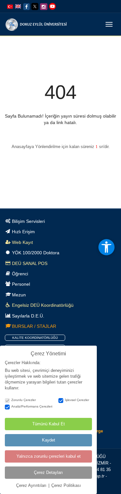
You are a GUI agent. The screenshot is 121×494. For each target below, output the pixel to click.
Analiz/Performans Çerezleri (31, 406)
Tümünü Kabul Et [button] (48, 423)
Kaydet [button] (48, 440)
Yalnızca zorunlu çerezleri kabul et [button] (48, 456)
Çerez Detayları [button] (48, 472)
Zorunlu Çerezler (23, 400)
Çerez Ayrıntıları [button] (32, 485)
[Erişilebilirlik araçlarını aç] (106, 247)
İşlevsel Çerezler (77, 400)
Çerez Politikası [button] (66, 485)
